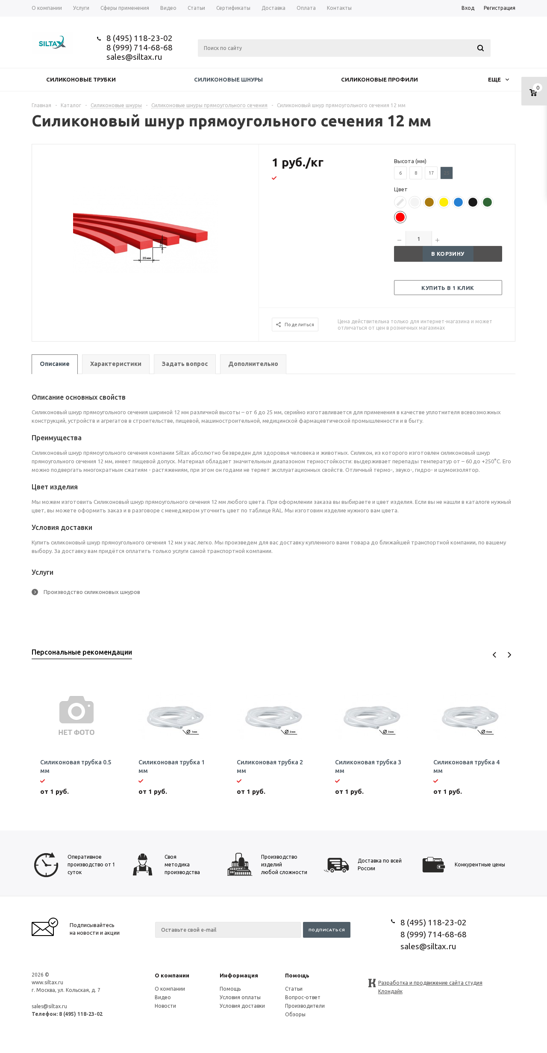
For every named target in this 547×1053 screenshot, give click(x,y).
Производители (305, 1006)
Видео (163, 997)
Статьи (294, 989)
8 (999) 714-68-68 (139, 47)
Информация (239, 975)
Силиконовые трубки (81, 79)
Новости (165, 1006)
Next (509, 655)
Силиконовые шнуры (228, 79)
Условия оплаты (240, 997)
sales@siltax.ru (134, 56)
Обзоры (295, 1014)
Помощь (297, 975)
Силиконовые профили (379, 79)
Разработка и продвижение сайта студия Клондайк (430, 983)
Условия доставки (242, 1006)
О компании (172, 975)
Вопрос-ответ (303, 997)
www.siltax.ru (47, 982)
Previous (494, 655)
